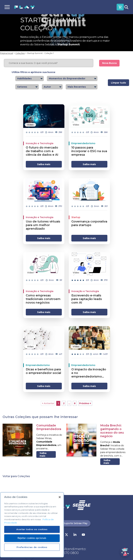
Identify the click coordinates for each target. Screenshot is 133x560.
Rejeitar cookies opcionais (32, 538)
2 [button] (64, 403)
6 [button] (75, 403)
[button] (47, 403)
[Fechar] (59, 497)
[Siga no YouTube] (83, 535)
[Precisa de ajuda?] (125, 552)
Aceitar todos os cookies (32, 529)
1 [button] (58, 403)
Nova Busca (109, 63)
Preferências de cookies (32, 547)
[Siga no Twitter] (66, 535)
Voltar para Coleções (16, 476)
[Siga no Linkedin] (75, 535)
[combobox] (32, 78)
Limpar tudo (118, 82)
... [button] (69, 403)
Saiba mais (43, 164)
